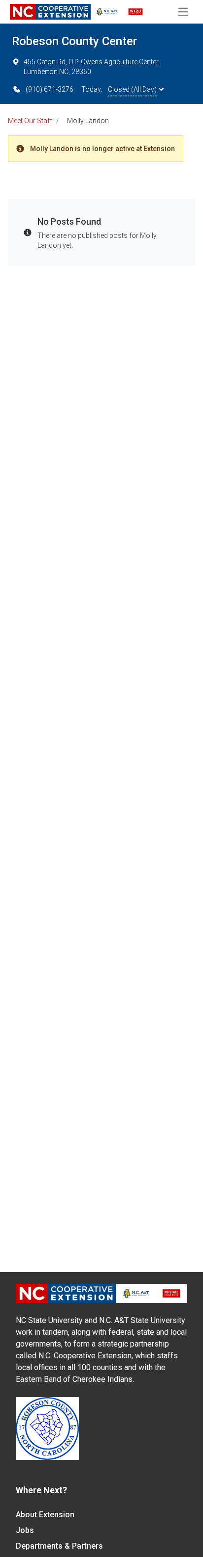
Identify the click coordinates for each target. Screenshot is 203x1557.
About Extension (45, 1514)
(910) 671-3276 (49, 89)
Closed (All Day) (132, 89)
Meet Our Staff (30, 121)
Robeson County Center (74, 41)
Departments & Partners (59, 1546)
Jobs (25, 1530)
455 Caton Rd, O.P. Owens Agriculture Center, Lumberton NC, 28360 (92, 67)
